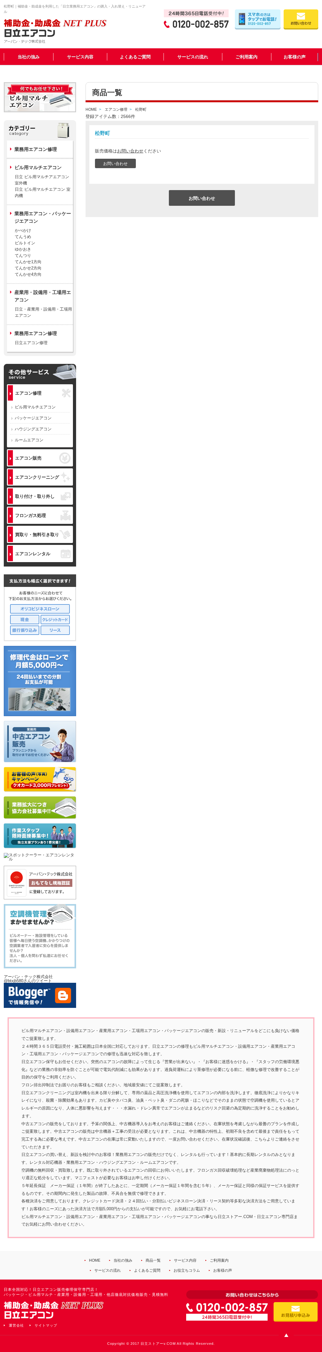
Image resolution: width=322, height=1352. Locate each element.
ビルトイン (25, 243)
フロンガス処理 (30, 515)
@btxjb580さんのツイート (28, 980)
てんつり (23, 255)
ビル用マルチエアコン (35, 407)
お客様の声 (295, 56)
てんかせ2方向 (28, 268)
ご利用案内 (247, 56)
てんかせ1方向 (28, 261)
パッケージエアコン (33, 418)
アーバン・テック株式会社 (28, 976)
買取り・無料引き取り (37, 534)
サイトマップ (46, 1325)
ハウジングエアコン (33, 429)
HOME (94, 1260)
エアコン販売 (28, 457)
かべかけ (23, 230)
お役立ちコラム (187, 1270)
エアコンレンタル (32, 553)
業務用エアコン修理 (35, 149)
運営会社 (16, 1325)
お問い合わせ (130, 150)
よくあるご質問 (135, 56)
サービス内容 (80, 56)
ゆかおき (23, 249)
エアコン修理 (28, 393)
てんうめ (23, 236)
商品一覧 (153, 1260)
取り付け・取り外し (35, 496)
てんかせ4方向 (28, 274)
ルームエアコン (29, 440)
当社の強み (29, 56)
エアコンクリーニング (37, 477)
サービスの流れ (192, 56)
